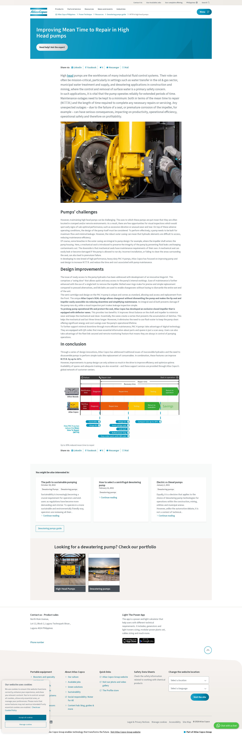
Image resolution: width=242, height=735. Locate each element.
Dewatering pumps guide (50, 528)
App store (130, 640)
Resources (89, 9)
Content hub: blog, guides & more (81, 707)
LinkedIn (78, 67)
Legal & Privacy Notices (138, 721)
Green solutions (75, 686)
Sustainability (74, 691)
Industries (121, 9)
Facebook (91, 67)
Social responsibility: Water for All (80, 698)
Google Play (147, 640)
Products (59, 9)
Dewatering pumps (69, 489)
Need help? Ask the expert (52, 47)
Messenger (114, 67)
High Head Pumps (66, 588)
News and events (105, 9)
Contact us (137, 2)
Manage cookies (159, 721)
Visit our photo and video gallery (114, 683)
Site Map (187, 721)
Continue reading (51, 515)
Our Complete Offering (173, 2)
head (70, 75)
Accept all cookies (26, 717)
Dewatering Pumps (50, 489)
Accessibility (175, 721)
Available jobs (74, 681)
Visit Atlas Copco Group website (125, 731)
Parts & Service (74, 9)
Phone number (37, 642)
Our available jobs (153, 2)
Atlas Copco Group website (115, 676)
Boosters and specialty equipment (44, 678)
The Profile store (110, 690)
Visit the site (200, 697)
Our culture (73, 676)
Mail (127, 67)
